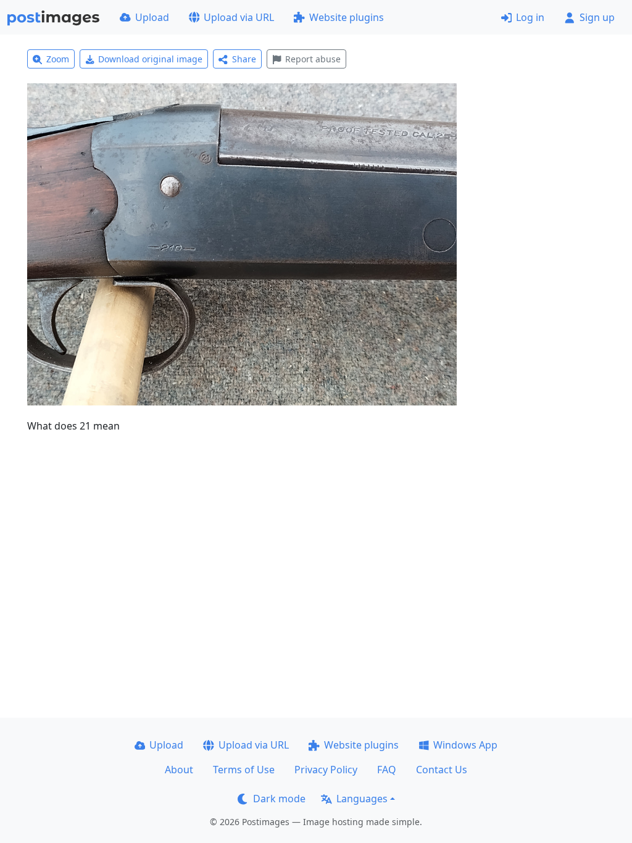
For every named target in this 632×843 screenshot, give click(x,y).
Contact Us (441, 769)
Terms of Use (244, 769)
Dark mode (279, 798)
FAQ (386, 769)
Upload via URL (239, 17)
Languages (362, 798)
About (179, 769)
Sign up (597, 17)
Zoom (57, 59)
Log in (530, 17)
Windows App (465, 745)
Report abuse (313, 59)
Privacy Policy (325, 769)
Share (244, 59)
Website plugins (346, 17)
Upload (152, 17)
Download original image (150, 59)
